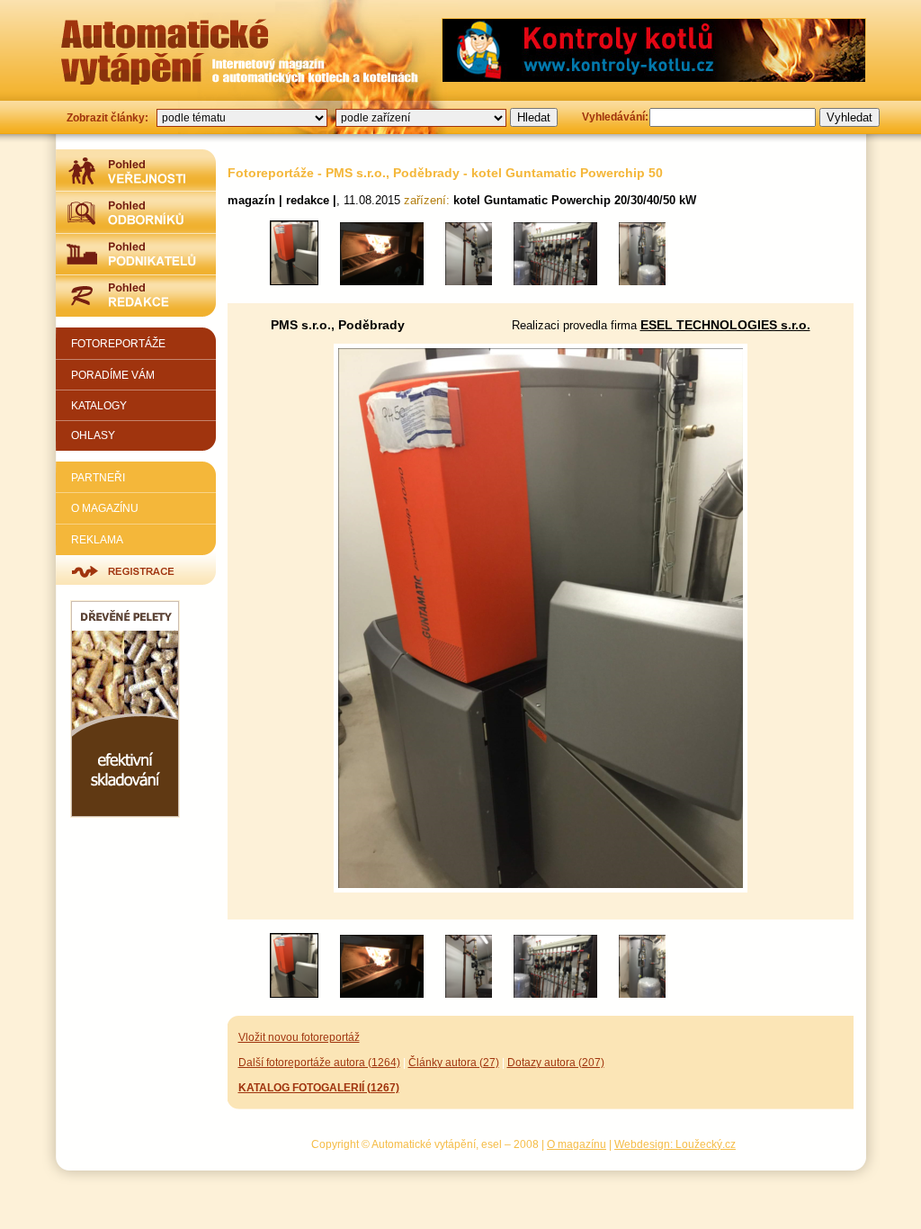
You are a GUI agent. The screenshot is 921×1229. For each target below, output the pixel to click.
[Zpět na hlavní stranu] (164, 51)
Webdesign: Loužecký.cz (675, 1144)
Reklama (97, 539)
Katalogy (99, 405)
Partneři (98, 477)
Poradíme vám (113, 375)
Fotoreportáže (118, 343)
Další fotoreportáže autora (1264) (319, 1062)
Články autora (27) (453, 1062)
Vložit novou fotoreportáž (299, 1037)
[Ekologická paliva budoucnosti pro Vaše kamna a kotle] (125, 814)
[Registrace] (136, 570)
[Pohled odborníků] (136, 212)
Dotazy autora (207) (555, 1062)
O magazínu (105, 508)
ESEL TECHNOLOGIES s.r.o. (725, 325)
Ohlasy (93, 435)
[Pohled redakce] (136, 295)
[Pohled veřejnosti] (136, 170)
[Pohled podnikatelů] (136, 253)
